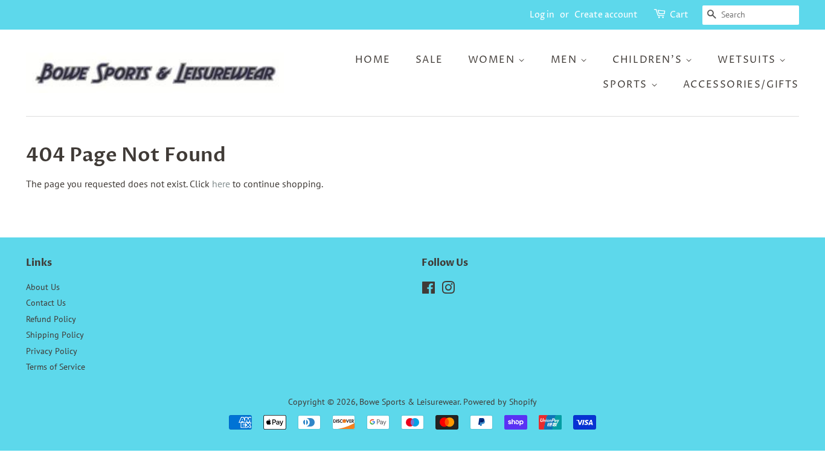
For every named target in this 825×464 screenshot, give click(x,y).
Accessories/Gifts (741, 84)
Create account (606, 15)
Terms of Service (55, 366)
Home (373, 59)
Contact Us (46, 302)
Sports (626, 84)
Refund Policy (51, 319)
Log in (542, 15)
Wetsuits (748, 59)
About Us (43, 287)
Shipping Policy (55, 334)
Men (565, 59)
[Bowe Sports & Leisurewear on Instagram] (448, 290)
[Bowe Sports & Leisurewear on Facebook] (428, 290)
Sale (429, 59)
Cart (679, 15)
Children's (648, 59)
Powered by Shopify (500, 401)
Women (493, 59)
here (221, 184)
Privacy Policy (51, 351)
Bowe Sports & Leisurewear (409, 401)
